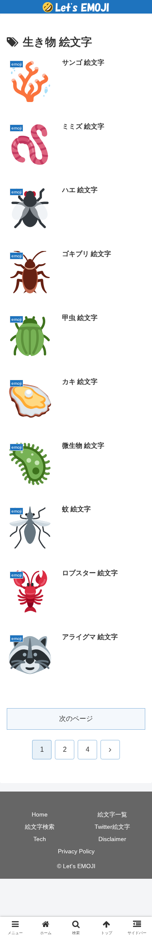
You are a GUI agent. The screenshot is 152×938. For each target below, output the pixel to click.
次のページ (76, 718)
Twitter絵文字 (112, 826)
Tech (39, 839)
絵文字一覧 (112, 814)
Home (40, 814)
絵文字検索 (39, 826)
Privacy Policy (76, 851)
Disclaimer (112, 839)
